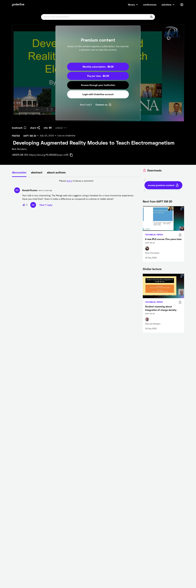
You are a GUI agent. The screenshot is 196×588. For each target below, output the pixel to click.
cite (46, 127)
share (33, 127)
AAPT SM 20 (164, 201)
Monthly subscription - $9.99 (98, 66)
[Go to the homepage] (18, 4)
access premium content (161, 185)
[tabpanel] (76, 193)
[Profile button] (181, 4)
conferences (149, 4)
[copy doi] (72, 155)
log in (69, 181)
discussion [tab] (19, 172)
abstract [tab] (36, 172)
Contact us (101, 104)
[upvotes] (24, 205)
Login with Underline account (98, 94)
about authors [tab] (56, 172)
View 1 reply (45, 204)
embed (59, 127)
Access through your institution (98, 85)
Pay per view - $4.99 (98, 75)
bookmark (17, 127)
